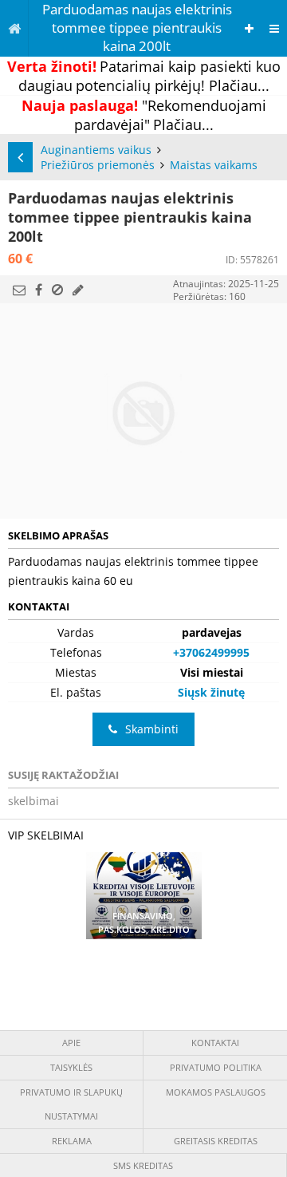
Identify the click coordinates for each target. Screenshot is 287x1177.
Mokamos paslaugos (215, 1092)
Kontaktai (215, 1043)
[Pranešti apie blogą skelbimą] (57, 289)
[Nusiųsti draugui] (19, 289)
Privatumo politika (215, 1067)
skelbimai (33, 800)
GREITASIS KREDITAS (216, 1141)
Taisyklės (71, 1067)
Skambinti (152, 729)
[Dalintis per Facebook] (38, 289)
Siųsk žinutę (211, 692)
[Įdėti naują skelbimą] (249, 28)
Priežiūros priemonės (98, 164)
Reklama (72, 1141)
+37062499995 (211, 652)
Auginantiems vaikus (96, 149)
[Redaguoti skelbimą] (78, 289)
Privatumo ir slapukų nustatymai (71, 1104)
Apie (71, 1043)
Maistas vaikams (214, 164)
